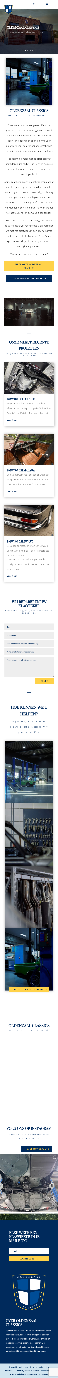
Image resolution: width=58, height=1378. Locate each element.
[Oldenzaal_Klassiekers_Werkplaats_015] (29, 927)
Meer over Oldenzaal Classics (29, 266)
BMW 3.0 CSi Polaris (21, 399)
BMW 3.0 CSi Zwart (20, 541)
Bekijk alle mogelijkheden (29, 989)
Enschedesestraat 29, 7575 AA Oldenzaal (22, 1371)
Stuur (44, 681)
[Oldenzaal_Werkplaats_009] (29, 865)
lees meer (12, 420)
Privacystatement (30, 1374)
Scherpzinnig (15, 1374)
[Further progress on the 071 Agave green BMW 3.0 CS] (29, 1183)
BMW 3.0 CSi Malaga (21, 470)
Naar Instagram (37, 1149)
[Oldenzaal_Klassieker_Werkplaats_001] (29, 802)
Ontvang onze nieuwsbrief (29, 278)
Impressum (43, 1374)
